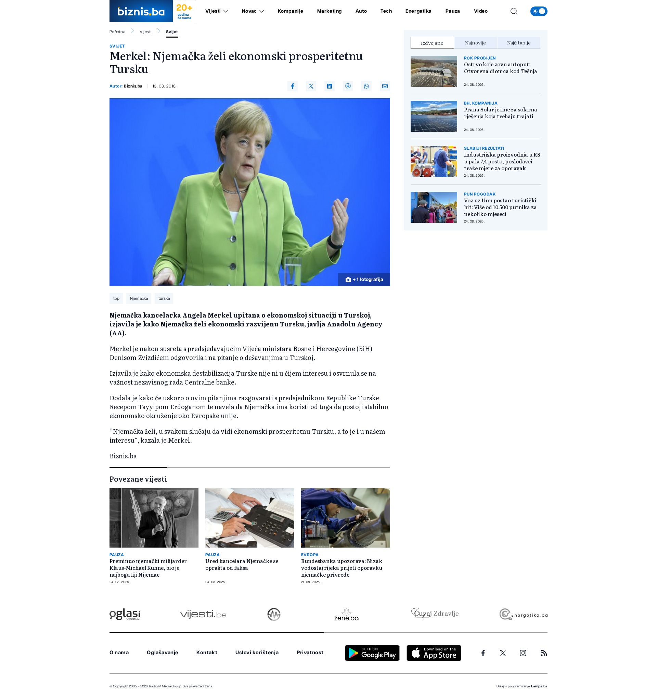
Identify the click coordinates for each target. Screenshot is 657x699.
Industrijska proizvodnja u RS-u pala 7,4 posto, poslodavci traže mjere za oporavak (503, 161)
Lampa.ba (539, 686)
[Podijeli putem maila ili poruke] (385, 86)
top (116, 298)
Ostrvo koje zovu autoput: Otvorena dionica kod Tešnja (500, 68)
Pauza (453, 11)
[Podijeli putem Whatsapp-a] (366, 86)
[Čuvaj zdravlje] (434, 614)
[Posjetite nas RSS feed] (544, 653)
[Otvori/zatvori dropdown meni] (224, 11)
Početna (117, 32)
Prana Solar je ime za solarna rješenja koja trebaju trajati (500, 113)
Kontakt (206, 652)
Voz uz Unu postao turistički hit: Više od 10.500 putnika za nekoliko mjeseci (500, 207)
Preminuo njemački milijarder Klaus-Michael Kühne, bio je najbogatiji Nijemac (148, 567)
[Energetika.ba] (523, 614)
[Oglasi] (125, 614)
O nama (119, 652)
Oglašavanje (162, 652)
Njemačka (139, 298)
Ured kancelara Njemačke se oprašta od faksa (241, 564)
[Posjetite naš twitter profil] (503, 653)
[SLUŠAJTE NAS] (274, 614)
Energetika (418, 11)
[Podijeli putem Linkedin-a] (329, 86)
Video (481, 11)
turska (164, 298)
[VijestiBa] (203, 614)
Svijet (172, 32)
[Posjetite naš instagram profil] (523, 653)
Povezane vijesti (138, 478)
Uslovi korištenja (257, 652)
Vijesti (213, 11)
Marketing (329, 11)
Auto (361, 11)
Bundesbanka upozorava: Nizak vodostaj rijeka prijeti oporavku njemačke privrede (341, 567)
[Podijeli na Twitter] (311, 86)
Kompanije (291, 11)
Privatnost (310, 652)
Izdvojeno (432, 42)
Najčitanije (519, 42)
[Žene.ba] (346, 614)
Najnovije (475, 42)
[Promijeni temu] (539, 11)
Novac (249, 11)
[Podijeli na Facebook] (292, 86)
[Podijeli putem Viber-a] (348, 86)
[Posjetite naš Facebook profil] (483, 653)
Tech (386, 11)
